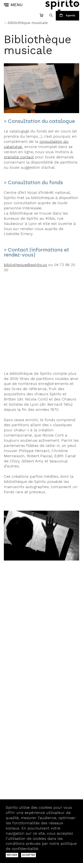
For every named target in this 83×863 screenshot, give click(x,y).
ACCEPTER (28, 854)
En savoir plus (53, 849)
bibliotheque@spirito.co (25, 265)
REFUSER (12, 854)
